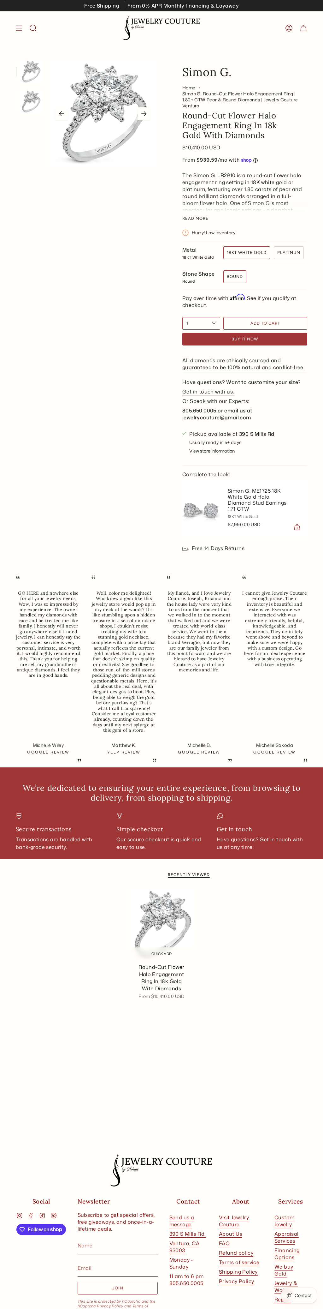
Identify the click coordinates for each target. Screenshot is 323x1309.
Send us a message (181, 1221)
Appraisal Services (286, 1237)
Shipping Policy (238, 1271)
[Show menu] (19, 28)
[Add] (297, 527)
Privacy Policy (110, 1306)
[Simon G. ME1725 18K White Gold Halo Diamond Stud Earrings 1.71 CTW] (201, 508)
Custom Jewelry (284, 1221)
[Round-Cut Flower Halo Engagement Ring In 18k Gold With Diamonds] (161, 925)
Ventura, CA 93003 (184, 1247)
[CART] (303, 28)
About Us (230, 1233)
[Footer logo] (161, 1171)
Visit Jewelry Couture (234, 1221)
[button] (33, 28)
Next (144, 113)
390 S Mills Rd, (187, 1233)
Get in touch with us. (208, 391)
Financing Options (287, 1254)
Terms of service (239, 1262)
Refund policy (236, 1252)
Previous (61, 113)
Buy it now (245, 339)
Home (189, 88)
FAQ (224, 1243)
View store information (212, 451)
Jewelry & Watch (286, 1287)
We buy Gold (283, 1270)
